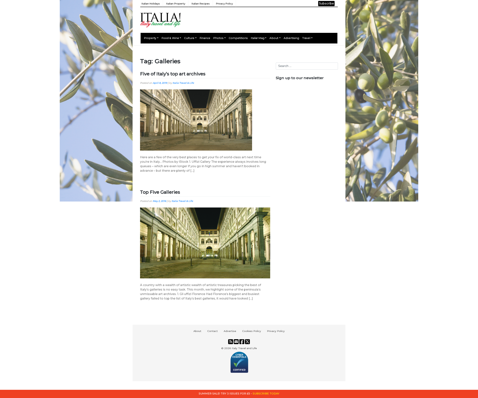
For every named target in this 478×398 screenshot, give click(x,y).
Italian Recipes (200, 3)
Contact (212, 331)
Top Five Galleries (160, 192)
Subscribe (326, 3)
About (273, 38)
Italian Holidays (150, 3)
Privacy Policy (224, 3)
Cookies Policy (251, 331)
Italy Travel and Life (244, 348)
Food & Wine (170, 38)
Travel (306, 38)
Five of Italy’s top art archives (172, 74)
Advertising (291, 38)
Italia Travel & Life (183, 83)
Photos (218, 38)
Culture (189, 38)
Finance (205, 38)
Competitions (238, 38)
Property (150, 38)
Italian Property (175, 3)
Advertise (230, 331)
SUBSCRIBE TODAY (266, 393)
